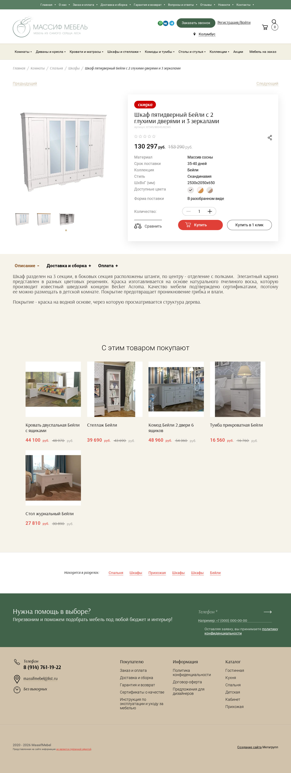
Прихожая (157, 573)
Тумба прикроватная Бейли (236, 425)
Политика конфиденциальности (192, 672)
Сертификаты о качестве (142, 692)
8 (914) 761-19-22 (42, 667)
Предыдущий (25, 83)
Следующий (267, 83)
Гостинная (234, 670)
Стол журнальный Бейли (50, 513)
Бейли (215, 573)
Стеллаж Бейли (102, 425)
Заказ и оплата (133, 670)
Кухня (230, 677)
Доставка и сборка (136, 677)
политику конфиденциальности (241, 631)
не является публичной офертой (73, 749)
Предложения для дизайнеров (189, 691)
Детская (232, 692)
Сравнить (153, 226)
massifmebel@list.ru (40, 678)
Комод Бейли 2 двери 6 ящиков (171, 428)
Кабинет (232, 699)
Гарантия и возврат (137, 685)
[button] (66, 230)
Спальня (116, 573)
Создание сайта (249, 747)
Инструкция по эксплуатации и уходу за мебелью (141, 703)
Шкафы (136, 573)
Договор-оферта (187, 682)
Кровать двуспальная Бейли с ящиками (53, 428)
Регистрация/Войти (234, 23)
